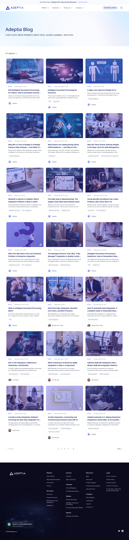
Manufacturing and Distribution (52, 501)
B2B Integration (65, 265)
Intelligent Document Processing (72, 503)
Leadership (89, 500)
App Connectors (71, 479)
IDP (50, 101)
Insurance (56, 101)
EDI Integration (13, 374)
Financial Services (52, 497)
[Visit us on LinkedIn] (122, 531)
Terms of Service (111, 476)
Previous (11, 449)
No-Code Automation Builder (74, 507)
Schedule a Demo (110, 8)
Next (119, 449)
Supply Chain (66, 210)
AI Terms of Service (112, 486)
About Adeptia (90, 497)
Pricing (49, 486)
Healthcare (52, 156)
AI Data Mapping (93, 99)
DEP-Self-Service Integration (109, 156)
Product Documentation (93, 486)
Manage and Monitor (72, 516)
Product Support (91, 482)
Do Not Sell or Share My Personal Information (113, 489)
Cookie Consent (111, 482)
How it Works (50, 476)
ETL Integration (26, 210)
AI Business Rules (54, 431)
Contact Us (89, 507)
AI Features (50, 482)
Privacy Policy (110, 479)
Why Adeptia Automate (53, 479)
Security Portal (90, 489)
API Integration (25, 374)
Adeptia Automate (93, 156)
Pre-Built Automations (72, 491)
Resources (89, 479)
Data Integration (53, 265)
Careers (88, 504)
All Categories (10, 53)
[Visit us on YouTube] (119, 531)
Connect (68, 476)
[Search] (121, 8)
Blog (87, 476)
